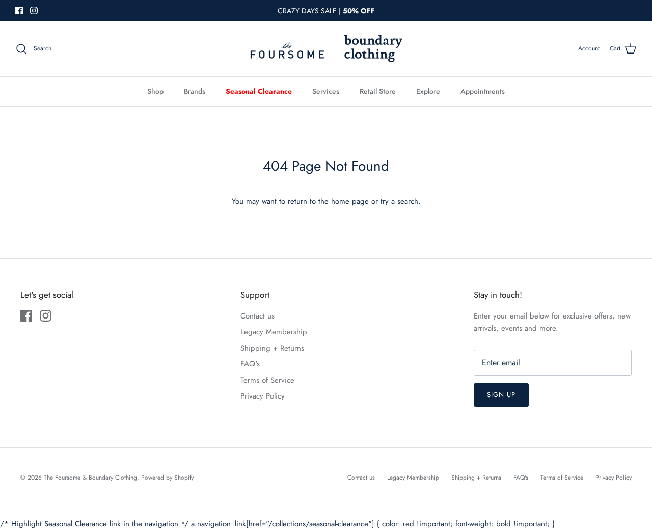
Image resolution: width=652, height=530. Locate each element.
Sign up (501, 395)
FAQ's (250, 363)
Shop (155, 91)
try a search (399, 201)
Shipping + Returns (272, 348)
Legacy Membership (273, 331)
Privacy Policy (262, 396)
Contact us (257, 316)
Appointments (482, 91)
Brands (194, 91)
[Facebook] (19, 10)
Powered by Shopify (167, 477)
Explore (428, 91)
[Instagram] (34, 10)
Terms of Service (267, 380)
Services (325, 91)
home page (350, 201)
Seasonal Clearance (259, 91)
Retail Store (378, 91)
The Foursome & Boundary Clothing (90, 477)
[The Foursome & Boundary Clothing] (326, 49)
